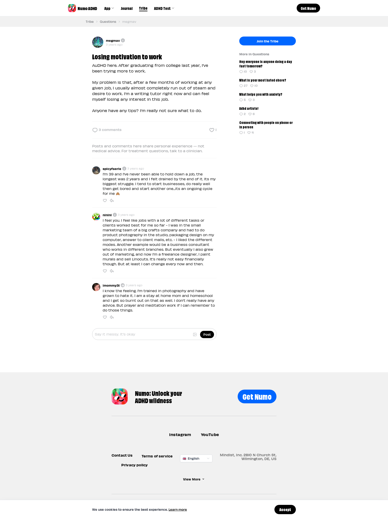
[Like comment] (105, 200)
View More (191, 479)
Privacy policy (134, 464)
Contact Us (122, 455)
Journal (127, 8)
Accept (285, 509)
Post (207, 334)
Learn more (178, 509)
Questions (108, 21)
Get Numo (257, 396)
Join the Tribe (267, 41)
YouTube (210, 434)
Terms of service (157, 456)
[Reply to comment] (112, 200)
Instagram (180, 434)
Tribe (143, 8)
